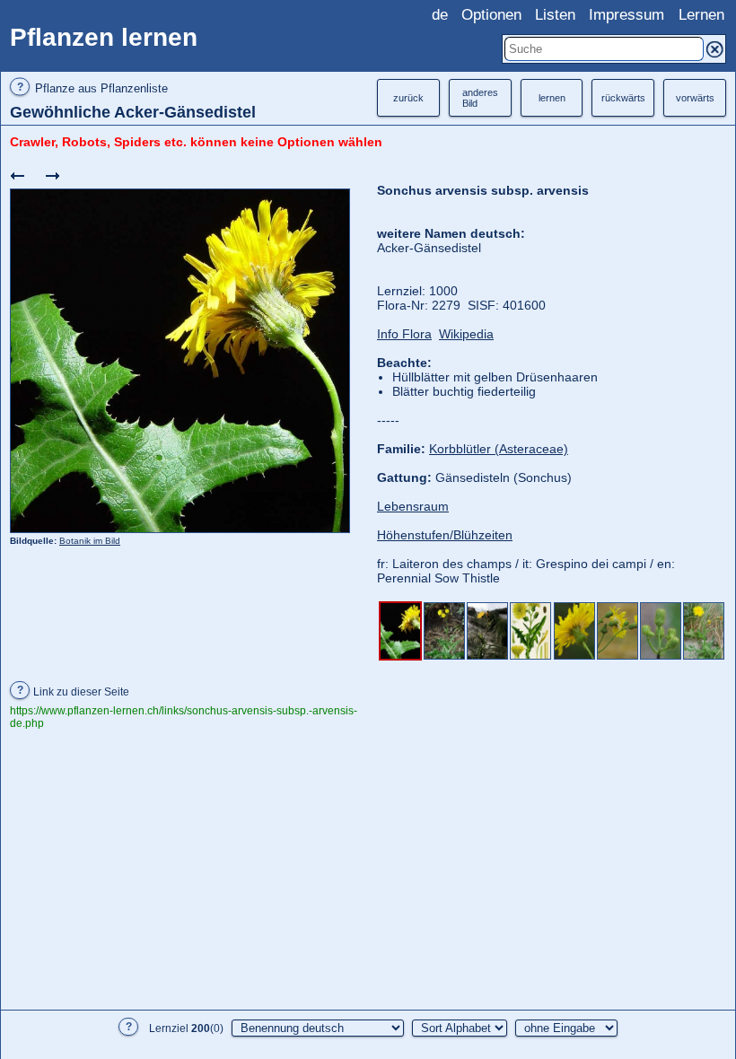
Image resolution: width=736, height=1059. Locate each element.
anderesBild (480, 98)
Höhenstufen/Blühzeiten (445, 535)
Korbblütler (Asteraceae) (498, 449)
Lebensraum (413, 506)
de (440, 14)
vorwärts (695, 97)
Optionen (491, 14)
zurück (408, 97)
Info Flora (404, 334)
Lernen (701, 14)
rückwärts (623, 97)
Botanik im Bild (89, 541)
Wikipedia (466, 334)
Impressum (626, 14)
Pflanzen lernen (103, 37)
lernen (552, 97)
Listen (555, 14)
